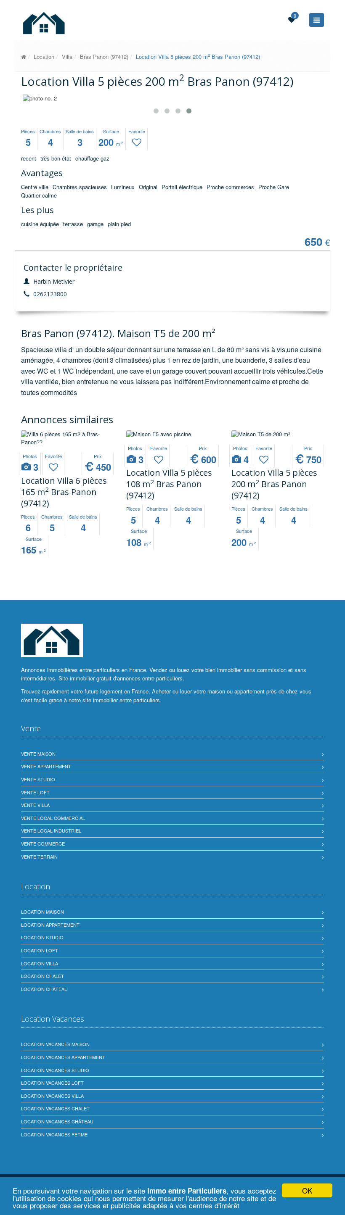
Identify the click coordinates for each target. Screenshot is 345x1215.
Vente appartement (46, 766)
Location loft (39, 950)
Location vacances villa (52, 1095)
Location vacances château (57, 1121)
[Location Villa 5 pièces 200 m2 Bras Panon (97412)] (277, 434)
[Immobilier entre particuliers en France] (52, 640)
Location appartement (50, 924)
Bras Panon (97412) (104, 57)
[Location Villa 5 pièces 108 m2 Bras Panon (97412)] (172, 434)
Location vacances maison (55, 1044)
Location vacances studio (55, 1070)
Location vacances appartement (63, 1057)
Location (44, 57)
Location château (44, 989)
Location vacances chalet (55, 1108)
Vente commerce (43, 843)
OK (307, 1190)
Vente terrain (39, 856)
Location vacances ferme (54, 1134)
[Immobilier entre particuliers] (23, 57)
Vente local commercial (53, 817)
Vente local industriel (51, 830)
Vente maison (38, 753)
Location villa (39, 963)
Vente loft (35, 792)
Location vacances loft (52, 1082)
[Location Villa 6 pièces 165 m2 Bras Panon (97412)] (67, 438)
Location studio (42, 937)
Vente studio (38, 779)
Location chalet (42, 976)
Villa (67, 57)
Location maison (42, 911)
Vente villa (35, 804)
